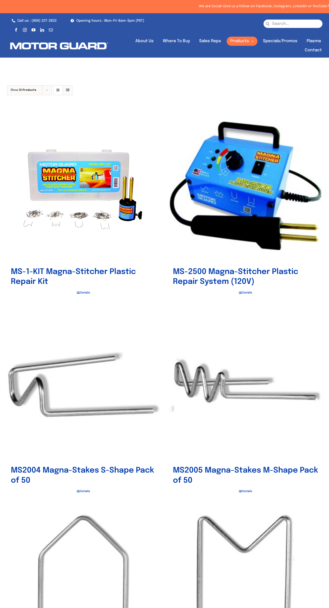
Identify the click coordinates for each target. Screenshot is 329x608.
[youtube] (33, 29)
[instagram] (25, 29)
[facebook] (16, 29)
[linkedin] (42, 29)
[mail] (51, 29)
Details (85, 292)
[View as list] (67, 90)
